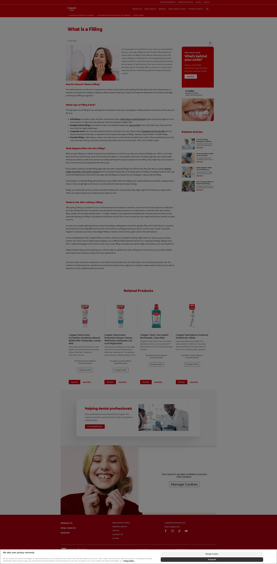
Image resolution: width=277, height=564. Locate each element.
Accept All (212, 559)
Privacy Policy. (129, 561)
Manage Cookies (211, 554)
